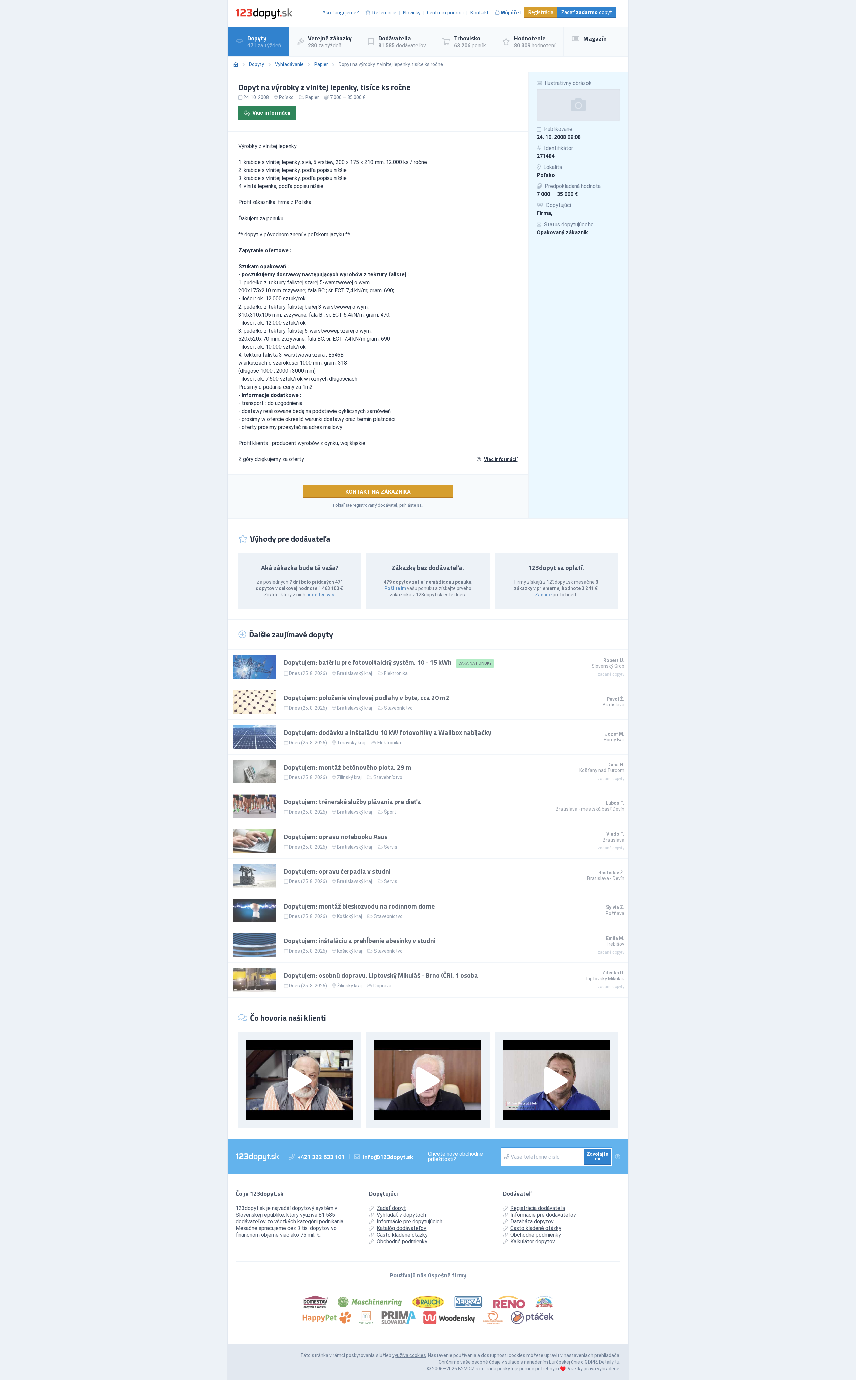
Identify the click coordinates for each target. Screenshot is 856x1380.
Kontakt (479, 12)
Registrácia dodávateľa (537, 1208)
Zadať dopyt (586, 12)
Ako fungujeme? (340, 12)
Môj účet (511, 12)
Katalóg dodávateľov (401, 1228)
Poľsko (546, 175)
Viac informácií (271, 113)
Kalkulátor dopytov (532, 1241)
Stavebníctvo (398, 708)
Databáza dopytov (532, 1221)
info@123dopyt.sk (388, 1156)
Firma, (544, 213)
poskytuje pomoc (515, 1368)
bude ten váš (320, 594)
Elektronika (396, 673)
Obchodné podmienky (402, 1241)
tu (617, 1362)
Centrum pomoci (445, 12)
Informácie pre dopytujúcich (409, 1221)
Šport (390, 812)
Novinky (412, 12)
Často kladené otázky (402, 1235)
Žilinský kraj (349, 777)
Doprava (382, 985)
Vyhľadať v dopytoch (401, 1215)
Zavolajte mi (597, 1156)
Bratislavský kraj (354, 673)
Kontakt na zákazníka (378, 492)
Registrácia (540, 12)
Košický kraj (349, 916)
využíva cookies (409, 1355)
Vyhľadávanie (289, 64)
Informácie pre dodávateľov (543, 1215)
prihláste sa (410, 505)
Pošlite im (395, 588)
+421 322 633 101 (321, 1156)
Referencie (384, 12)
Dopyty (256, 64)
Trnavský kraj (351, 742)
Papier (321, 64)
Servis (390, 847)
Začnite (543, 594)
